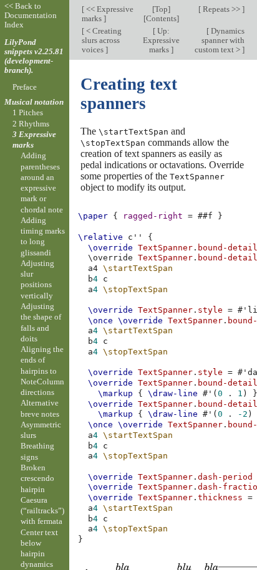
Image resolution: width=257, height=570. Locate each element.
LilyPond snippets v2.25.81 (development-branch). (34, 56)
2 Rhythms (30, 123)
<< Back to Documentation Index (30, 15)
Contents (161, 18)
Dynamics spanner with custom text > (220, 40)
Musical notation (34, 102)
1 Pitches (27, 112)
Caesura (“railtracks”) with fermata (42, 510)
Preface (24, 87)
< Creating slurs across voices (102, 40)
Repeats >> (221, 9)
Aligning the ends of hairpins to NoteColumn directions (42, 370)
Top (161, 9)
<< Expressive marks (107, 13)
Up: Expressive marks (161, 40)
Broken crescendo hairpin (37, 478)
